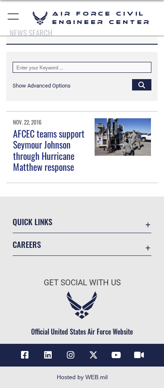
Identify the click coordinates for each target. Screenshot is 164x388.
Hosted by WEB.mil (82, 377)
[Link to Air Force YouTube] (116, 355)
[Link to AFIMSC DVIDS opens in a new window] (139, 355)
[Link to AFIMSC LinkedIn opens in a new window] (48, 355)
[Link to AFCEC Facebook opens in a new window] (25, 355)
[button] (13, 18)
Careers (27, 244)
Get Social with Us (82, 282)
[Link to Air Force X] (93, 355)
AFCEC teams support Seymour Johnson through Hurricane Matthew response (49, 150)
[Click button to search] (141, 84)
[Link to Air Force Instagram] (70, 355)
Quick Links (32, 221)
